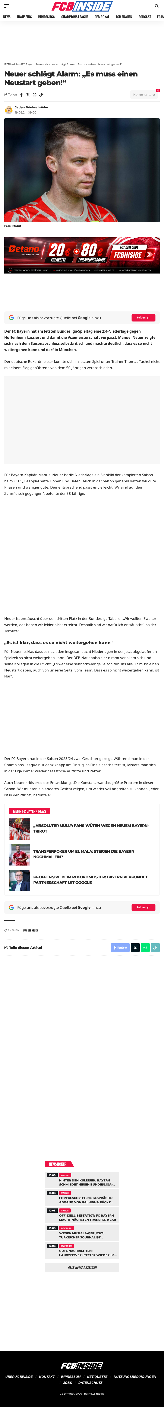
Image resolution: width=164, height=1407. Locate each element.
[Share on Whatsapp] (35, 94)
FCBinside (11, 64)
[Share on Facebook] (21, 94)
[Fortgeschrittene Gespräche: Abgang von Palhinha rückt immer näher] (82, 1197)
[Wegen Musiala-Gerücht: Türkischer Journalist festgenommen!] (82, 1232)
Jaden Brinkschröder (31, 107)
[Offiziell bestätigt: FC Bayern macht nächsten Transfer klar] (82, 1214)
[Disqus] (82, 1016)
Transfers (65, 1193)
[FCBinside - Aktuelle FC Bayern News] (82, 6)
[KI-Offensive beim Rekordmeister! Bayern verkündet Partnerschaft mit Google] (19, 880)
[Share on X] (28, 94)
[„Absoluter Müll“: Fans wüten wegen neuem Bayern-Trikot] (19, 829)
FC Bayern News (32, 64)
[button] (8, 6)
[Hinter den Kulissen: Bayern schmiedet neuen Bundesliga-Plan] (82, 1179)
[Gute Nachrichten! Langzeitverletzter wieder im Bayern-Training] (82, 1250)
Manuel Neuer (30, 930)
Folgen (141, 317)
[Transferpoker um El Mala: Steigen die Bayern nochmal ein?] (19, 855)
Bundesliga (65, 1175)
